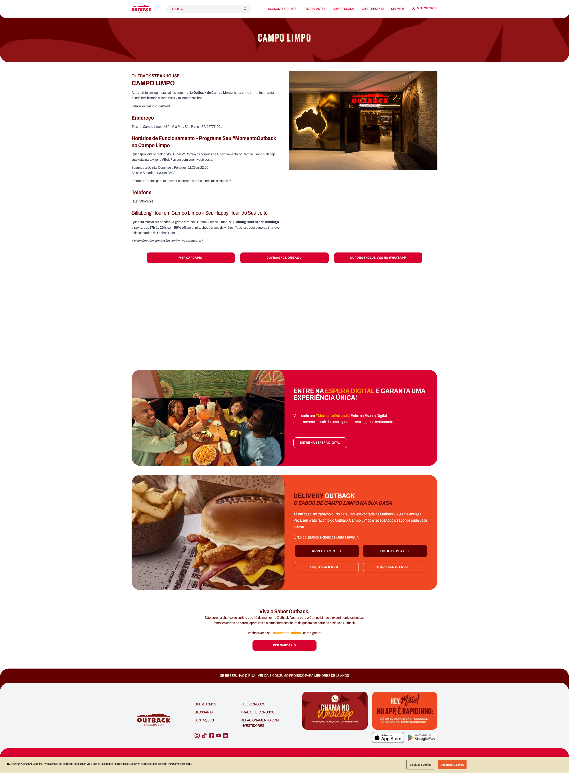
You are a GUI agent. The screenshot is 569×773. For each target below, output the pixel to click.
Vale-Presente (373, 9)
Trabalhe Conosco (257, 712)
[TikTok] (204, 735)
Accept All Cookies (452, 765)
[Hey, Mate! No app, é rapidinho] (404, 711)
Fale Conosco (253, 704)
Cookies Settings (420, 765)
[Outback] (154, 719)
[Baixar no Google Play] (421, 737)
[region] (284, 765)
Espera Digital (344, 9)
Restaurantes (314, 9)
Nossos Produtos (282, 9)
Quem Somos (205, 704)
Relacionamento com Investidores (260, 723)
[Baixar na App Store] (388, 737)
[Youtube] (218, 735)
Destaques (204, 720)
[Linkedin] (225, 735)
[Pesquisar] (245, 9)
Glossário (203, 712)
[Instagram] (197, 735)
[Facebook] (211, 735)
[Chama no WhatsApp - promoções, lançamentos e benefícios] (335, 720)
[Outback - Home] (141, 9)
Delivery (398, 9)
